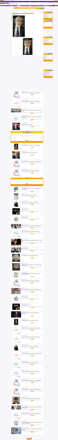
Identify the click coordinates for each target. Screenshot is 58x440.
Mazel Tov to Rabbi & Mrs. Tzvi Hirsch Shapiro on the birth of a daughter (32, 353)
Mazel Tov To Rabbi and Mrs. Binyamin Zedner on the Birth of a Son (31, 413)
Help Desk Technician (46, 38)
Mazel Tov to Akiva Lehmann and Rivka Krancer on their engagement (31, 161)
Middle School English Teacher (47, 41)
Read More (32, 94)
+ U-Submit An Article (42, 8)
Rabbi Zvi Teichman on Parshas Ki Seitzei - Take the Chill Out (30, 202)
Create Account (8, 0)
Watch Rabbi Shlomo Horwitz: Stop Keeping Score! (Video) (30, 320)
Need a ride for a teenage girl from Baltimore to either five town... (47, 72)
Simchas (23, 1)
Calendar (1, 1)
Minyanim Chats (45, 56)
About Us (12, 0)
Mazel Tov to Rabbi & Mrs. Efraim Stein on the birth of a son (30, 362)
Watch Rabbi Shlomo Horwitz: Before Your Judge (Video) (29, 152)
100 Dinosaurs (45, 57)
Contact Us (56, 1)
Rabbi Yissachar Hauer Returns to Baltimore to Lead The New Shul (31, 398)
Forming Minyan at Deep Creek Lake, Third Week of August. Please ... (47, 76)
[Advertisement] (27, 57)
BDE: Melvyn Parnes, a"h (25, 209)
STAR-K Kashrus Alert (25, 217)
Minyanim (30, 1)
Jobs (15, 1)
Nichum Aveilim (46, 1)
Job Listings (45, 37)
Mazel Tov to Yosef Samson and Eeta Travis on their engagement (30, 92)
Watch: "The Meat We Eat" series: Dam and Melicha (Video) (30, 255)
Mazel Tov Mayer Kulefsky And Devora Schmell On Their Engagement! (31, 380)
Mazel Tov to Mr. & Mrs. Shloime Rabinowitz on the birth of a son (30, 371)
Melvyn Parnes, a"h (46, 22)
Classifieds (38, 1)
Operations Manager (46, 40)
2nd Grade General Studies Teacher (47, 39)
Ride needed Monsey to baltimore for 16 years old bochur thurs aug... (48, 74)
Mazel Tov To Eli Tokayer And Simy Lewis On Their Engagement (30, 170)
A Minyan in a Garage (25, 248)
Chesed (8, 1)
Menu (55, 0)
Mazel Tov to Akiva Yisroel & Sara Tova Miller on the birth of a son (31, 231)
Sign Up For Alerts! (37, 8)
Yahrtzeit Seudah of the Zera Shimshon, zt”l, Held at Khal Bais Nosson (31, 225)
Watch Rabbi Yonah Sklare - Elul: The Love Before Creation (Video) (31, 145)
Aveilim (51, 20)
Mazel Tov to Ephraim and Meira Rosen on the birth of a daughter (31, 101)
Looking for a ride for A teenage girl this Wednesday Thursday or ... (48, 73)
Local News (16, 7)
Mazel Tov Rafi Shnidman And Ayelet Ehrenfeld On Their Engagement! (31, 389)
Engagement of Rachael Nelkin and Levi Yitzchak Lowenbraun (48, 17)
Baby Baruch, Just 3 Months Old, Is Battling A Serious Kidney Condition (31, 289)
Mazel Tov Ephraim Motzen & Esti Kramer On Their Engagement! (30, 280)
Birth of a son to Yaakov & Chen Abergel (48, 13)
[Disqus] (27, 66)
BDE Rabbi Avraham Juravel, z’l (26, 305)
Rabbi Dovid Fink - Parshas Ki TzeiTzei (27, 124)
